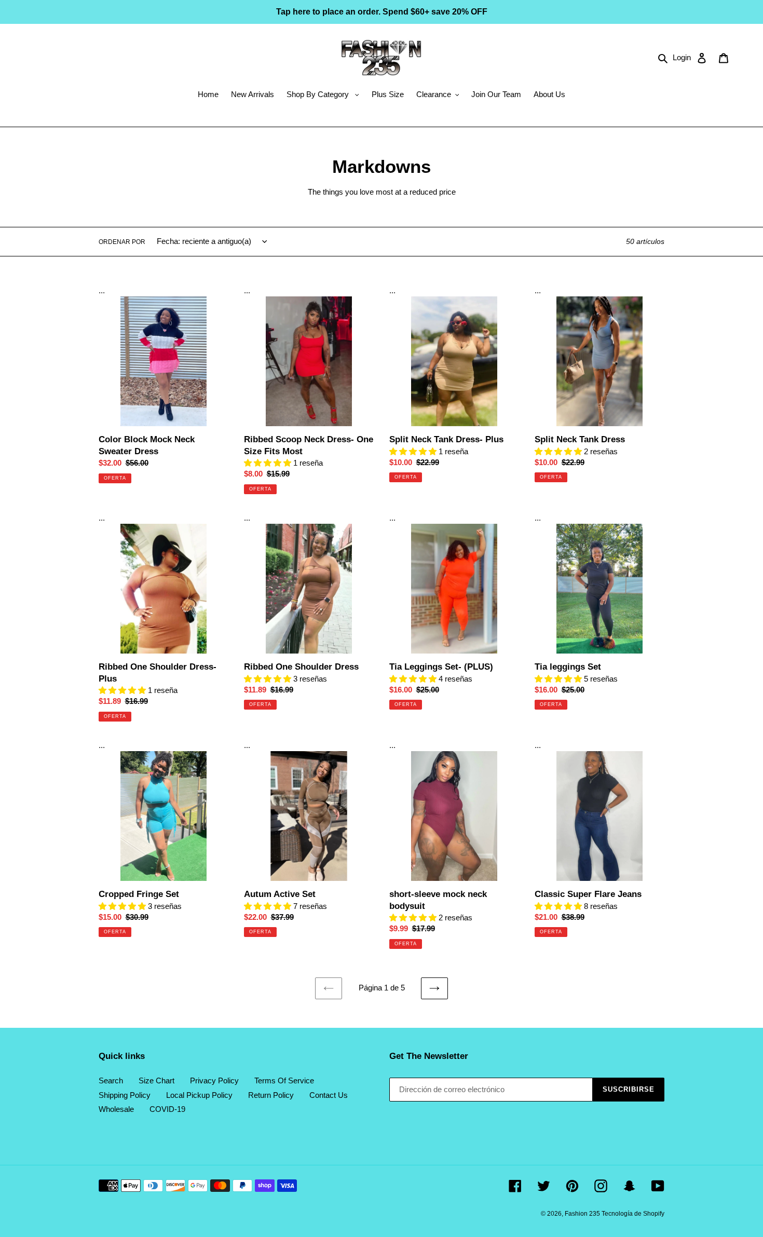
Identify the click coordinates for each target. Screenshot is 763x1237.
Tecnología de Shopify (633, 1213)
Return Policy (271, 1095)
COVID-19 (167, 1109)
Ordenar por (122, 242)
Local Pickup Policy (199, 1095)
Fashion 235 (583, 1213)
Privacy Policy (214, 1080)
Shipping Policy (125, 1095)
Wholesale (116, 1109)
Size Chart (156, 1080)
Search (111, 1080)
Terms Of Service (284, 1080)
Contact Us (328, 1095)
